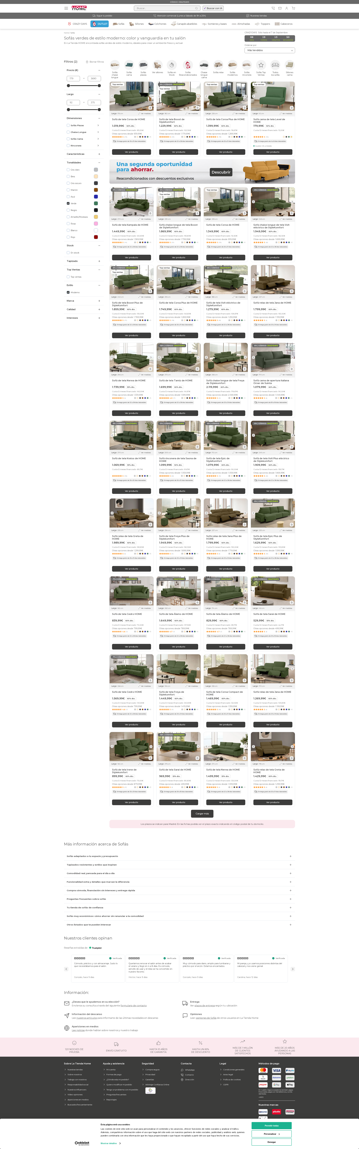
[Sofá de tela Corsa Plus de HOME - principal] (226, 96)
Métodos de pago (269, 1063)
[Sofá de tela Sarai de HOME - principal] (273, 590)
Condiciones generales (233, 1069)
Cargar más (202, 813)
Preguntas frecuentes (116, 1094)
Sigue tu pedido (104, 15)
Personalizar (270, 1134)
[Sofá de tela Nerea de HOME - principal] (132, 357)
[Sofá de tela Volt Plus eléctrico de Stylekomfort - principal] (273, 435)
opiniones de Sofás (206, 1018)
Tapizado (72, 261)
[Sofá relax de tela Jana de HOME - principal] (273, 279)
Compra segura (152, 1069)
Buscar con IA (214, 8)
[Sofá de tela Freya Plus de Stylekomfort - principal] (179, 513)
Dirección (189, 1079)
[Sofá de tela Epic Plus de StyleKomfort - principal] (273, 513)
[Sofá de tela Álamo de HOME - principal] (179, 590)
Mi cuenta (110, 1069)
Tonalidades (74, 162)
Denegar (272, 1142)
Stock (70, 245)
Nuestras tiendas (258, 15)
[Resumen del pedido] (293, 8)
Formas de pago (114, 1074)
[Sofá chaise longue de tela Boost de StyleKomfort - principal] (179, 201)
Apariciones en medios (78, 1099)
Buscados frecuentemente (80, 1105)
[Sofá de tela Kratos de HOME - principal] (132, 435)
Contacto (189, 1075)
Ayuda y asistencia (113, 1063)
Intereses (72, 318)
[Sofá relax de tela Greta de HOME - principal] (132, 513)
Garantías (149, 1079)
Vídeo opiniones (75, 1094)
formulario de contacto (134, 1005)
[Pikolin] (276, 1111)
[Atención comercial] (273, 8)
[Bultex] (263, 1111)
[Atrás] (112, 96)
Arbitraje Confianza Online (157, 1084)
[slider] (68, 85)
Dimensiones (74, 118)
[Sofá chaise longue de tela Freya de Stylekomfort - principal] (226, 357)
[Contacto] (279, 8)
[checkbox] (81, 125)
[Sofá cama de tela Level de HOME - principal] (273, 96)
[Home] (290, 1111)
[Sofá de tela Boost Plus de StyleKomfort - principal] (132, 279)
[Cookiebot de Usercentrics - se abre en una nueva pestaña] (82, 1143)
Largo (70, 94)
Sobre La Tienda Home (77, 1063)
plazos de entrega (205, 1005)
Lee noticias (78, 1030)
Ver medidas (146, 113)
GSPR (225, 1084)
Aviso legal (228, 1074)
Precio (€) (72, 70)
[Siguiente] (151, 96)
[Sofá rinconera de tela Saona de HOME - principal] (179, 435)
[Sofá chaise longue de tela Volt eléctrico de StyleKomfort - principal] (273, 201)
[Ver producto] (287, 137)
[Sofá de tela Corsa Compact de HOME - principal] (226, 668)
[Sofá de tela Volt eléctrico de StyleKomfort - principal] (226, 279)
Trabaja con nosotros (77, 1079)
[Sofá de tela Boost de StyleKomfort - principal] (179, 96)
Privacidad (150, 1074)
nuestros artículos (86, 1018)
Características (75, 154)
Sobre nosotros (75, 1074)
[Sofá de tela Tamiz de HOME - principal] (179, 357)
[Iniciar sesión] (286, 8)
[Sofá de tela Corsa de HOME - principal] (132, 96)
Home (66, 33)
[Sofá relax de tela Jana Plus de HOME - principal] (226, 513)
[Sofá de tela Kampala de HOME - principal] (132, 201)
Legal (223, 1063)
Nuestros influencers (77, 1090)
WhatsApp (190, 1070)
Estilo (70, 285)
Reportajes (111, 1099)
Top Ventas (73, 269)
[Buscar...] (196, 8)
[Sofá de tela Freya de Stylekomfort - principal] (179, 668)
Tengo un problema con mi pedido (122, 1090)
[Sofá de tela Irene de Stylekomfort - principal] (132, 746)
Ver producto (131, 152)
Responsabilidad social (78, 1084)
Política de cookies (232, 1079)
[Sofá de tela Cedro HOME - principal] (132, 590)
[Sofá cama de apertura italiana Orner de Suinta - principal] (273, 357)
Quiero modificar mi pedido (119, 1084)
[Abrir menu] (66, 8)
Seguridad (148, 1063)
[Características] (150, 107)
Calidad (71, 309)
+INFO (261, 1097)
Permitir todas (272, 1125)
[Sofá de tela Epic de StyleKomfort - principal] (226, 435)
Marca (70, 300)
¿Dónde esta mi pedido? (117, 1079)
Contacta (186, 1063)
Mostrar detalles (109, 1143)
